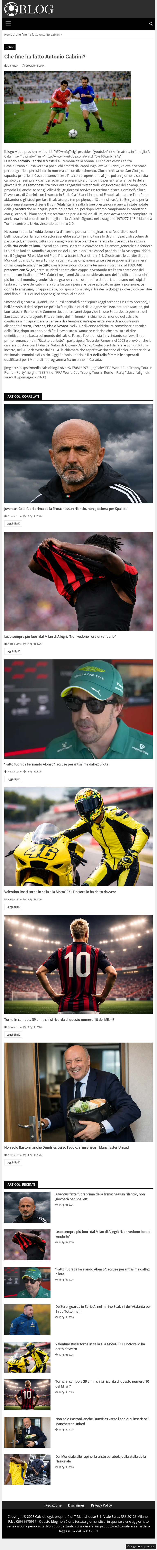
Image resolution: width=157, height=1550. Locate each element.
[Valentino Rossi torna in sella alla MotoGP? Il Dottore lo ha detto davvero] (78, 836)
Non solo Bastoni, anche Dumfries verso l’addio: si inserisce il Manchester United (66, 1147)
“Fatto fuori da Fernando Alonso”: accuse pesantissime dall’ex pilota (56, 764)
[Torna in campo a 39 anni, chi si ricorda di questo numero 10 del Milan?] (78, 964)
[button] (151, 24)
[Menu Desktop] (8, 24)
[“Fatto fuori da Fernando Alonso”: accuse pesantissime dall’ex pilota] (78, 709)
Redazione (53, 1505)
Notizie (10, 47)
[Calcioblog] (28, 8)
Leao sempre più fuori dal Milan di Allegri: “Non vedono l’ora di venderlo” (60, 636)
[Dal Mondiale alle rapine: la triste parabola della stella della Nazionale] (27, 1469)
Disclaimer (76, 1505)
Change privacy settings (141, 1546)
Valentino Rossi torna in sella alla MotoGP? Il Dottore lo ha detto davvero (60, 892)
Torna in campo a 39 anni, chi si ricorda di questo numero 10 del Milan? (59, 1019)
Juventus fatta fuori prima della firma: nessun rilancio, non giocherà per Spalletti (66, 508)
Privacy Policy (101, 1505)
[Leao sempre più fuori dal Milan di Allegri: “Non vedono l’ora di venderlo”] (78, 581)
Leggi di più (13, 523)
